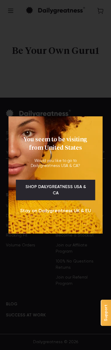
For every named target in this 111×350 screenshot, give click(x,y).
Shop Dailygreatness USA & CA (55, 190)
